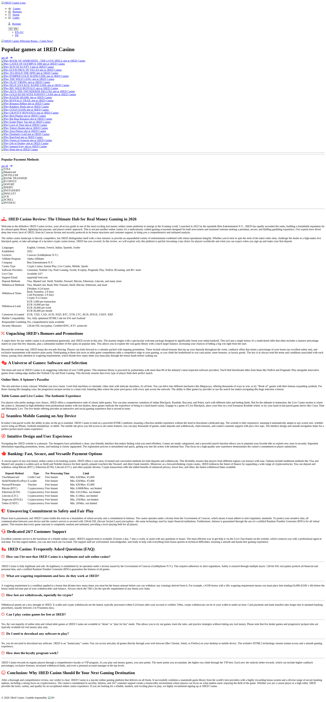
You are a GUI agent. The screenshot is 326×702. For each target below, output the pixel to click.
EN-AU (19, 32)
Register (16, 23)
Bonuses (17, 11)
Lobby (16, 17)
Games (16, 8)
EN (15, 29)
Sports (16, 14)
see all (4, 57)
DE (17, 35)
